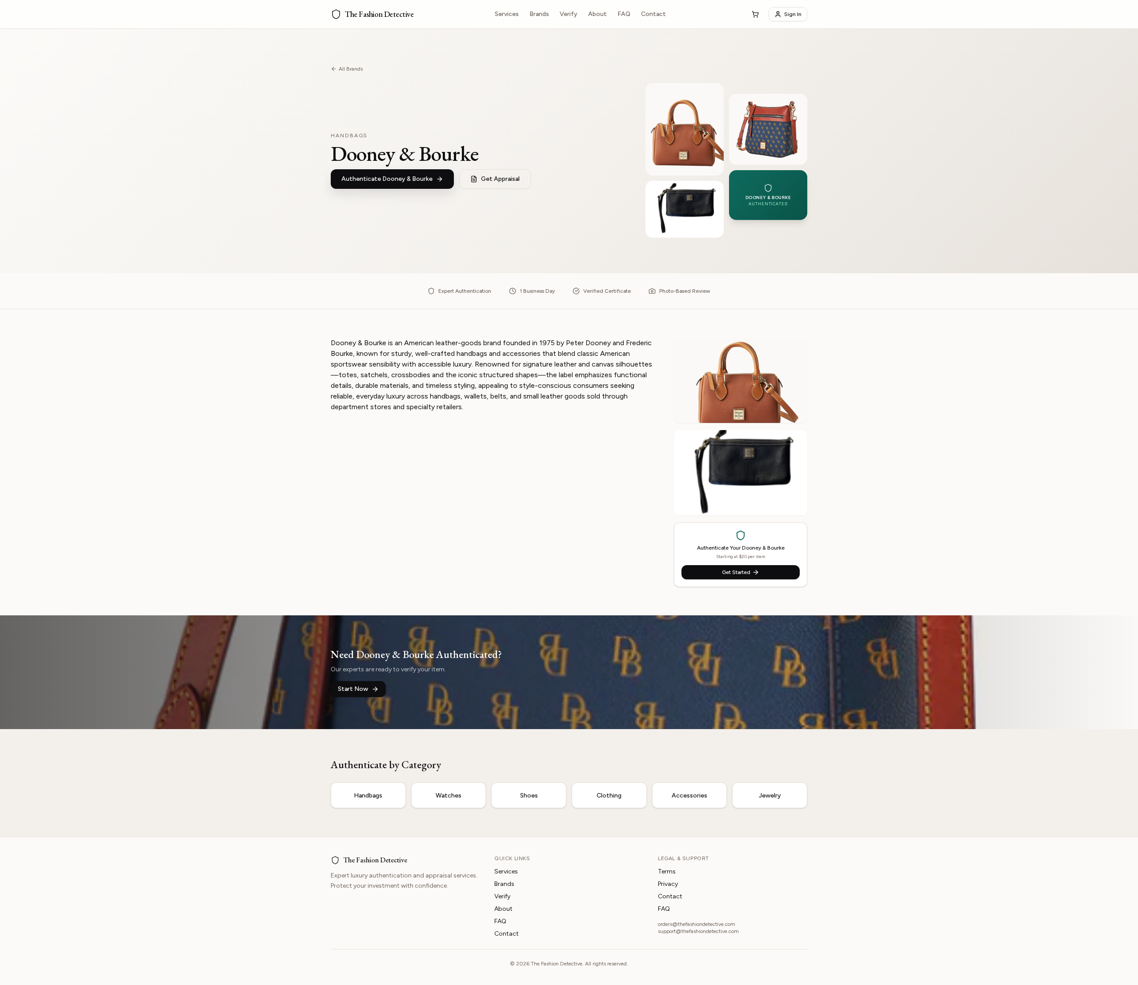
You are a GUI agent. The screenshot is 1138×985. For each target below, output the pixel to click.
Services (507, 14)
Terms (667, 871)
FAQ (623, 14)
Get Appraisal (500, 179)
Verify (568, 14)
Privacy (668, 884)
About (597, 14)
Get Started (736, 572)
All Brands (351, 69)
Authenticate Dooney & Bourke (387, 179)
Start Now (353, 689)
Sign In (792, 14)
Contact (653, 14)
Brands (539, 14)
